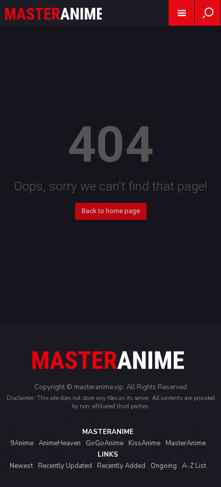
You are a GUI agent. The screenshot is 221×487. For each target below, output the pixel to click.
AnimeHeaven (60, 443)
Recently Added (121, 466)
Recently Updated (65, 466)
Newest (21, 466)
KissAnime (144, 443)
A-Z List (194, 466)
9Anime (21, 443)
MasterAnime (185, 443)
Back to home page (111, 211)
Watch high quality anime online (53, 27)
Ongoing (164, 466)
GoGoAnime (104, 443)
